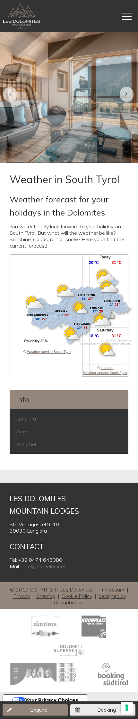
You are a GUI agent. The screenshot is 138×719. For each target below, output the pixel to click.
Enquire (38, 710)
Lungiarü (26, 418)
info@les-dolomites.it (46, 566)
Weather (26, 444)
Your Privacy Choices (51, 700)
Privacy (21, 596)
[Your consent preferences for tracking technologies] (127, 708)
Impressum (113, 589)
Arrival (23, 431)
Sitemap (45, 596)
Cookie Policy (77, 596)
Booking (106, 710)
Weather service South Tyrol (49, 352)
